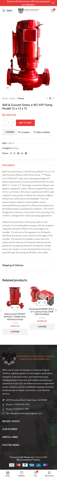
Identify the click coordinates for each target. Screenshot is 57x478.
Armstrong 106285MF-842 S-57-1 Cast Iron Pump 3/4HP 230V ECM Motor (42, 311)
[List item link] (28, 404)
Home (5, 98)
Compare (9, 132)
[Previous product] (47, 98)
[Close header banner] (53, 3)
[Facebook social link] (10, 153)
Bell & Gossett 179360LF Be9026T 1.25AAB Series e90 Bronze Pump (15, 316)
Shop (13, 98)
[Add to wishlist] (17, 307)
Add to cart (25, 122)
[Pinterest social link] (18, 153)
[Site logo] (28, 10)
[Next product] (53, 98)
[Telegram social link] (26, 153)
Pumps (21, 98)
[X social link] (14, 153)
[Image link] (28, 358)
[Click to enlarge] (8, 88)
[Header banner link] (24, 3)
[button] (12, 307)
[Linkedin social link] (22, 153)
